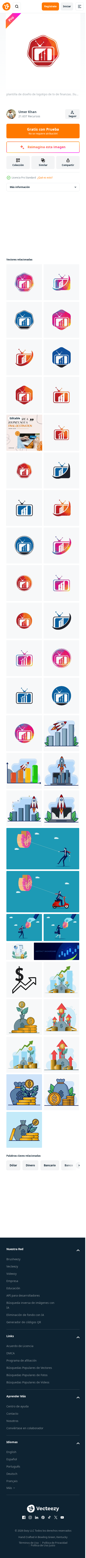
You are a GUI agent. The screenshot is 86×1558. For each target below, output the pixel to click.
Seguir (72, 116)
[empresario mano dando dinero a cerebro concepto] (24, 1491)
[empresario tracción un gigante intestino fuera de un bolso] (42, 1412)
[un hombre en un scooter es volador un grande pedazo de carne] (42, 1455)
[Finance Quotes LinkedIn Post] (24, 583)
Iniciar (67, 6)
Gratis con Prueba (43, 131)
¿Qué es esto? (45, 177)
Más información (20, 187)
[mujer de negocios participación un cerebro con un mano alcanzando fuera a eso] (24, 1519)
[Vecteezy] (6, 6)
